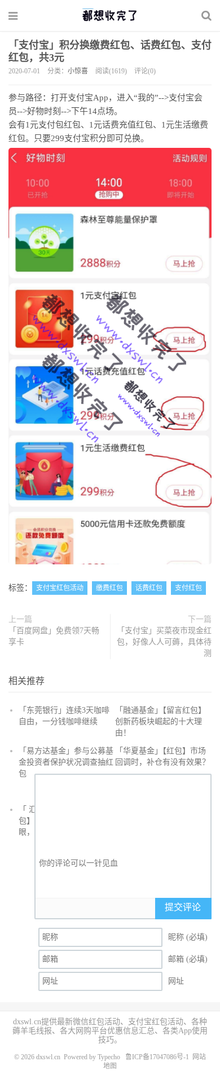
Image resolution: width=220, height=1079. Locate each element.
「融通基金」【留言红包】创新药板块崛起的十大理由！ (160, 721)
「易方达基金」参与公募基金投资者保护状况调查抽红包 (66, 762)
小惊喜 (78, 71)
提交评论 (183, 907)
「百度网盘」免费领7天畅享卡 (53, 636)
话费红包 (148, 588)
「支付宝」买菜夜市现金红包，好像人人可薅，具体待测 (164, 641)
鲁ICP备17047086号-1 (157, 1057)
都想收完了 (110, 15)
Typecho (109, 1057)
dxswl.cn (48, 1057)
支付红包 (188, 588)
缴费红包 (109, 588)
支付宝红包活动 (59, 588)
